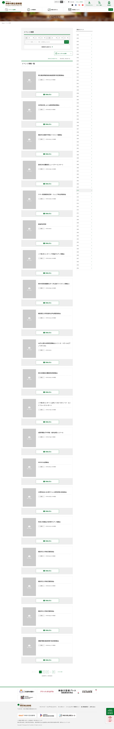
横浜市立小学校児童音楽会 (46, 551)
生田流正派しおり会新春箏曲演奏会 (48, 105)
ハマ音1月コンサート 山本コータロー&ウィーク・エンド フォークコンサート (54, 404)
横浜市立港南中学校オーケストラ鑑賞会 (50, 135)
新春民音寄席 (42, 224)
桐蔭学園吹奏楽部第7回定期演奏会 (48, 641)
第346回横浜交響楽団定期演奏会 (48, 373)
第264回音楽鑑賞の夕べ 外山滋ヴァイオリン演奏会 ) (53, 283)
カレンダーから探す (62, 53)
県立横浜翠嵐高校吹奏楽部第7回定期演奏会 (51, 75)
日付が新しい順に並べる (65, 58)
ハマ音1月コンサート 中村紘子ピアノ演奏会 (51, 254)
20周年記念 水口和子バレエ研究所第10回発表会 (52, 492)
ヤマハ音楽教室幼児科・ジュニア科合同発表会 (52, 194)
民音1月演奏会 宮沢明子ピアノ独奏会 (49, 522)
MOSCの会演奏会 (43, 462)
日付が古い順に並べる (52, 58)
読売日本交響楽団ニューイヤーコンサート (50, 164)
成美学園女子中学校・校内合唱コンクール (50, 432)
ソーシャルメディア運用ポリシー (73, 706)
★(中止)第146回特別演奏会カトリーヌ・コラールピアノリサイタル (54, 344)
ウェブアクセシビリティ (52, 706)
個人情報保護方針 (84, 706)
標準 (62, 1)
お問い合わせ (92, 706)
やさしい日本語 (79, 1)
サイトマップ (42, 706)
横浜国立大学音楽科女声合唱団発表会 (49, 313)
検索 (111, 9)
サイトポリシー (61, 706)
